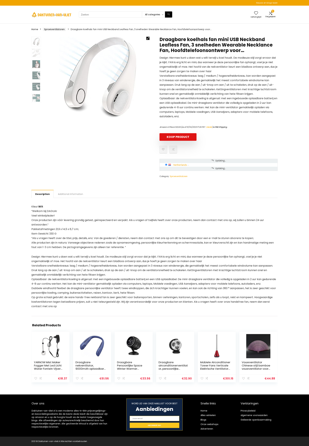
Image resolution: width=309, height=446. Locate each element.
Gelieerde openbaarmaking (256, 419)
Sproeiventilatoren (54, 29)
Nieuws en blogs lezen (267, 2)
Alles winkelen (208, 415)
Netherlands (180, 164)
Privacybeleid (248, 410)
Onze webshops (209, 424)
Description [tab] (42, 194)
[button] (148, 38)
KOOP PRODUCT (178, 137)
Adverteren (207, 428)
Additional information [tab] (70, 194)
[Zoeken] (168, 14)
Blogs (203, 419)
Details (209, 127)
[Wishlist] (256, 13)
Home (34, 29)
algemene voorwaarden (254, 415)
